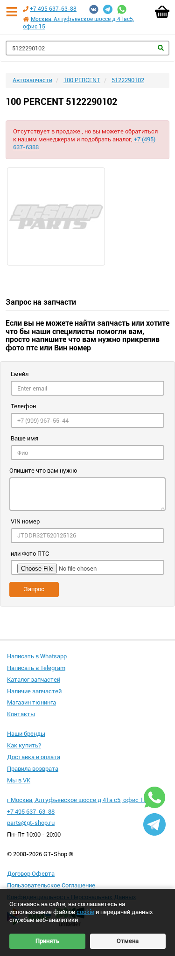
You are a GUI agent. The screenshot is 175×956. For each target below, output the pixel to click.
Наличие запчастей (34, 691)
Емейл (19, 373)
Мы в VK (18, 780)
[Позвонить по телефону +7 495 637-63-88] (25, 9)
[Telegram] (107, 9)
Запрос (34, 589)
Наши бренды (26, 733)
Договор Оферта (31, 873)
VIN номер (25, 521)
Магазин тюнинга (31, 702)
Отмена (128, 940)
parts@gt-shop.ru (31, 822)
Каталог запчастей (33, 679)
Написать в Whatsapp (37, 656)
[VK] (93, 9)
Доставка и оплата (33, 757)
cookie (85, 911)
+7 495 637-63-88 (53, 9)
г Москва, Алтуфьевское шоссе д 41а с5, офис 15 (77, 799)
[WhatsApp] (121, 9)
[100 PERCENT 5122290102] (87, 216)
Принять (47, 940)
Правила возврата (32, 768)
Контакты (21, 714)
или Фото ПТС (30, 553)
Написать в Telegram (36, 667)
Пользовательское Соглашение (51, 885)
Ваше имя (24, 438)
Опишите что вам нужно (43, 470)
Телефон (23, 406)
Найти (161, 48)
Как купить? (24, 745)
